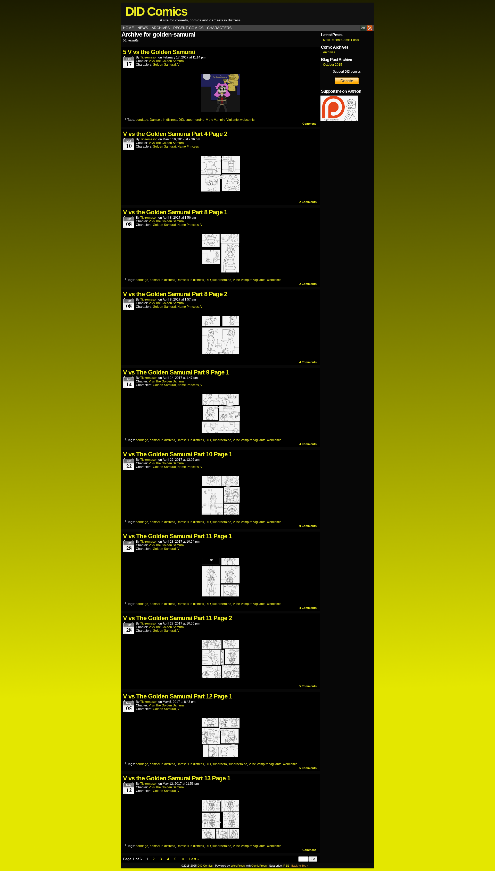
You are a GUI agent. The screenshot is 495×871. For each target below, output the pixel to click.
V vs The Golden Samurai (167, 61)
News (142, 28)
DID (181, 120)
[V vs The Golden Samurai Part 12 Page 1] (220, 755)
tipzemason (149, 57)
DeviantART (363, 28)
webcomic (247, 120)
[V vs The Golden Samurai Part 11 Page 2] (220, 677)
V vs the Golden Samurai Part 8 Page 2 (175, 294)
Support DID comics (347, 71)
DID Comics (156, 11)
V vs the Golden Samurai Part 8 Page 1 (175, 212)
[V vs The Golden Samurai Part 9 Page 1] (220, 431)
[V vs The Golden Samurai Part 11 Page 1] (220, 595)
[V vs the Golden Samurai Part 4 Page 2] (220, 193)
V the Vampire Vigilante (222, 120)
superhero (219, 764)
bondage (142, 120)
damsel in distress (162, 280)
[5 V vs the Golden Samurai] (220, 111)
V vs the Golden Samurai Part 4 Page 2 (175, 133)
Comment (309, 123)
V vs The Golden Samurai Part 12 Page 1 (177, 696)
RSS (370, 28)
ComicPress (259, 865)
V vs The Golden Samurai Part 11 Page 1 (177, 536)
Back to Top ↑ (300, 865)
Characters (219, 28)
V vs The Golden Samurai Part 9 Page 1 (176, 372)
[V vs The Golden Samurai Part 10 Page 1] (220, 513)
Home (128, 28)
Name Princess (188, 146)
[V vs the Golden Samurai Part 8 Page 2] (220, 353)
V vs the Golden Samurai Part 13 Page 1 (176, 778)
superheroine (195, 120)
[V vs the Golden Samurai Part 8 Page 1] (220, 271)
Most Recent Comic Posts (341, 40)
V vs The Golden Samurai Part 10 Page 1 (177, 454)
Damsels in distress (163, 120)
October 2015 (332, 64)
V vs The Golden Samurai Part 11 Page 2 (177, 617)
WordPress (238, 865)
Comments (308, 201)
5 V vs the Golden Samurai (159, 51)
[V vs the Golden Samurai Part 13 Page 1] (220, 837)
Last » (194, 859)
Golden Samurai (164, 64)
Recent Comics (188, 28)
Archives (161, 28)
